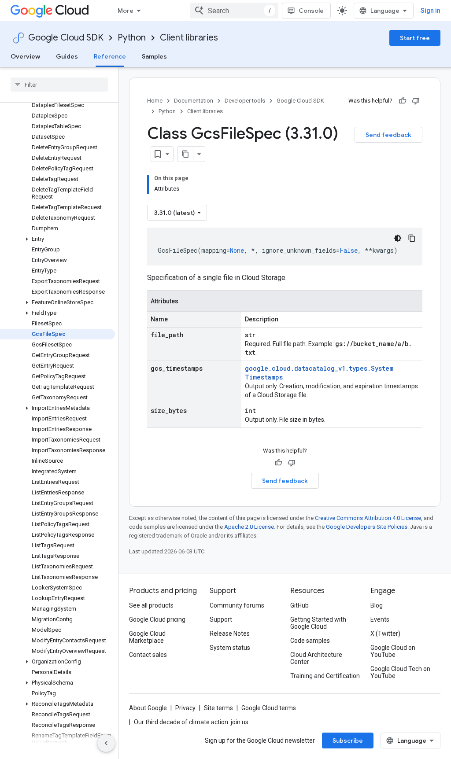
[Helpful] (402, 100)
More (125, 11)
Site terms (218, 707)
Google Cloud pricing (157, 619)
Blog (376, 605)
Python (132, 37)
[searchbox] (59, 84)
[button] (57, 239)
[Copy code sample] (412, 238)
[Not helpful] (415, 100)
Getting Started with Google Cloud (318, 623)
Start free (415, 38)
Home (155, 100)
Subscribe (348, 740)
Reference (110, 56)
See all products (151, 605)
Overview (25, 56)
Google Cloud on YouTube (392, 651)
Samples (154, 56)
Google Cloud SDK (66, 37)
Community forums (237, 605)
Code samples (310, 640)
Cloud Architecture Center (316, 658)
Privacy (185, 707)
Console (311, 11)
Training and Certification (325, 675)
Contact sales (148, 654)
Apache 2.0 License (249, 526)
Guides (67, 56)
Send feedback (388, 135)
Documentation (193, 100)
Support (221, 619)
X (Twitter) (385, 633)
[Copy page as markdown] (185, 154)
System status (230, 647)
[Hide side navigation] (106, 743)
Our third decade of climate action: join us (191, 722)
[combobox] (234, 10)
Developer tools (245, 100)
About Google (148, 707)
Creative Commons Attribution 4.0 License (368, 518)
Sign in (430, 10)
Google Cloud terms (268, 707)
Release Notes (230, 633)
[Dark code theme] (398, 238)
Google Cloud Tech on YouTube (400, 672)
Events (379, 619)
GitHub (299, 605)
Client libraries (189, 37)
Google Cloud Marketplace (147, 637)
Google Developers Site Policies (366, 526)
